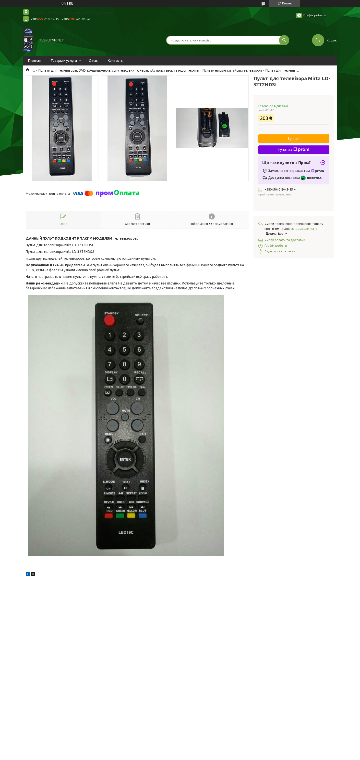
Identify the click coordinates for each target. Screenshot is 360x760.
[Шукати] (284, 40)
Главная (34, 60)
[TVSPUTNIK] (28, 39)
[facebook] (28, 575)
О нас (93, 60)
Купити (294, 139)
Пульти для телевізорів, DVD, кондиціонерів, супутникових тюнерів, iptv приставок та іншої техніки (118, 70)
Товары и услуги (64, 60)
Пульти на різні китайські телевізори (232, 70)
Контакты (115, 60)
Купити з (285, 150)
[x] (33, 575)
